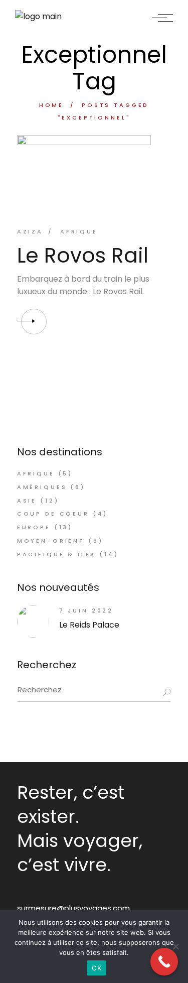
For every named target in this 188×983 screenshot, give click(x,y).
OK (96, 968)
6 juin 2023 (112, 195)
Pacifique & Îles (56, 554)
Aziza (30, 231)
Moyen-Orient (51, 541)
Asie (27, 501)
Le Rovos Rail (82, 255)
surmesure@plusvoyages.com (73, 908)
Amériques (42, 487)
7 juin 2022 (86, 610)
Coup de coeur (53, 514)
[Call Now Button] (164, 961)
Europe (34, 527)
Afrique (79, 231)
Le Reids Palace (89, 625)
